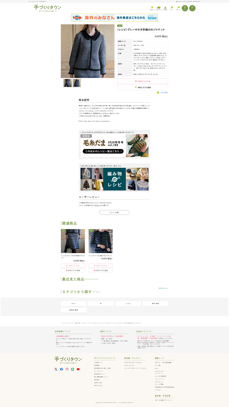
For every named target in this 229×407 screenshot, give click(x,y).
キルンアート (159, 373)
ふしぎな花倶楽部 (160, 376)
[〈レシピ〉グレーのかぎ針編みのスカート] (73, 241)
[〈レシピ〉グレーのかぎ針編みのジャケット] (87, 51)
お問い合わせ (98, 385)
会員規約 (97, 365)
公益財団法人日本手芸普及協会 (164, 387)
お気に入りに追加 (144, 87)
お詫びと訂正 (98, 382)
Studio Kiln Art (129, 365)
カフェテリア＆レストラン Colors (135, 368)
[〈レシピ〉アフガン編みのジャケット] (101, 241)
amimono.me (159, 371)
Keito (157, 368)
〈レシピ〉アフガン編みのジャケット (100, 256)
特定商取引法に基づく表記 (102, 368)
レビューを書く (114, 212)
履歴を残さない (163, 288)
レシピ (128, 303)
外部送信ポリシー (99, 374)
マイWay (158, 390)
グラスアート (159, 382)
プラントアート (160, 379)
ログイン (98, 205)
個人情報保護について (101, 377)
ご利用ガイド (98, 362)
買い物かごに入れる (142, 81)
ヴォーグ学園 (159, 384)
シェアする (164, 92)
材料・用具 (155, 303)
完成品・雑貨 (73, 310)
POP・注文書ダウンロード (163, 400)
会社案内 (97, 380)
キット (74, 303)
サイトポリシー (99, 371)
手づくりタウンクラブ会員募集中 (37, 1)
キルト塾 (157, 365)
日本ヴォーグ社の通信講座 (163, 362)
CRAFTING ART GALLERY (133, 362)
